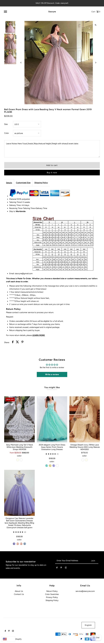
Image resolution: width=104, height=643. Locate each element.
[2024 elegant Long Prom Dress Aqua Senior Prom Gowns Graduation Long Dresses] (52, 419)
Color (6, 133)
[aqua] (46, 465)
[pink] (17, 543)
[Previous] (21, 62)
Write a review (52, 374)
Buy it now (52, 172)
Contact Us (19, 594)
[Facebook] (56, 568)
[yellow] (50, 465)
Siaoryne (52, 11)
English (88, 625)
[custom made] (57, 465)
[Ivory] (17, 460)
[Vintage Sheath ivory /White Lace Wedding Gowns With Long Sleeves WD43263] (84, 419)
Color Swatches (52, 594)
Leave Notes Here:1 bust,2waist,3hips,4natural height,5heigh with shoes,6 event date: (42, 143)
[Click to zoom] (96, 25)
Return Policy (52, 591)
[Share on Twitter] (17, 342)
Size (6, 124)
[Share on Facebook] (12, 342)
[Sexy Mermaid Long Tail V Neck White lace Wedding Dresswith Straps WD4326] (19, 419)
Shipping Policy (41, 182)
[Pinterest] (61, 568)
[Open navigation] (23, 11)
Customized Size (23, 182)
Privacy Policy (52, 597)
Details (9, 183)
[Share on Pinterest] (22, 342)
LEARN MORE (38, 335)
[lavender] (54, 465)
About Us (19, 591)
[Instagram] (66, 568)
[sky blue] (24, 543)
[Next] (96, 62)
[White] (21, 460)
